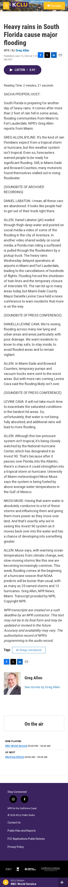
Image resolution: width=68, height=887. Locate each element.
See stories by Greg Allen (42, 687)
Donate (56, 5)
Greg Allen (22, 50)
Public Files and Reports (22, 830)
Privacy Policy (16, 847)
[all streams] (63, 882)
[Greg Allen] (12, 683)
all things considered (29, 650)
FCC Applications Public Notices (26, 838)
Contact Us (14, 822)
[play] (5, 882)
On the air (34, 724)
